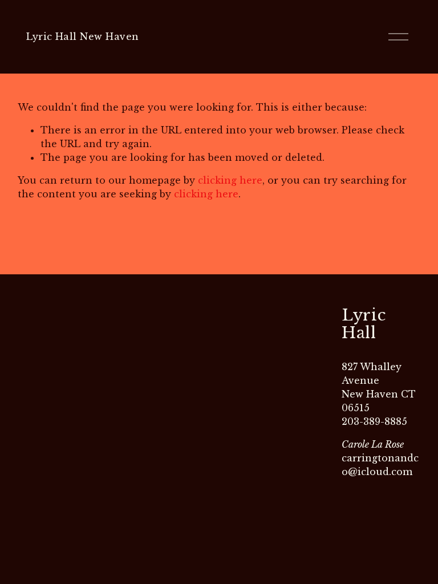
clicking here (230, 180)
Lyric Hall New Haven (82, 36)
